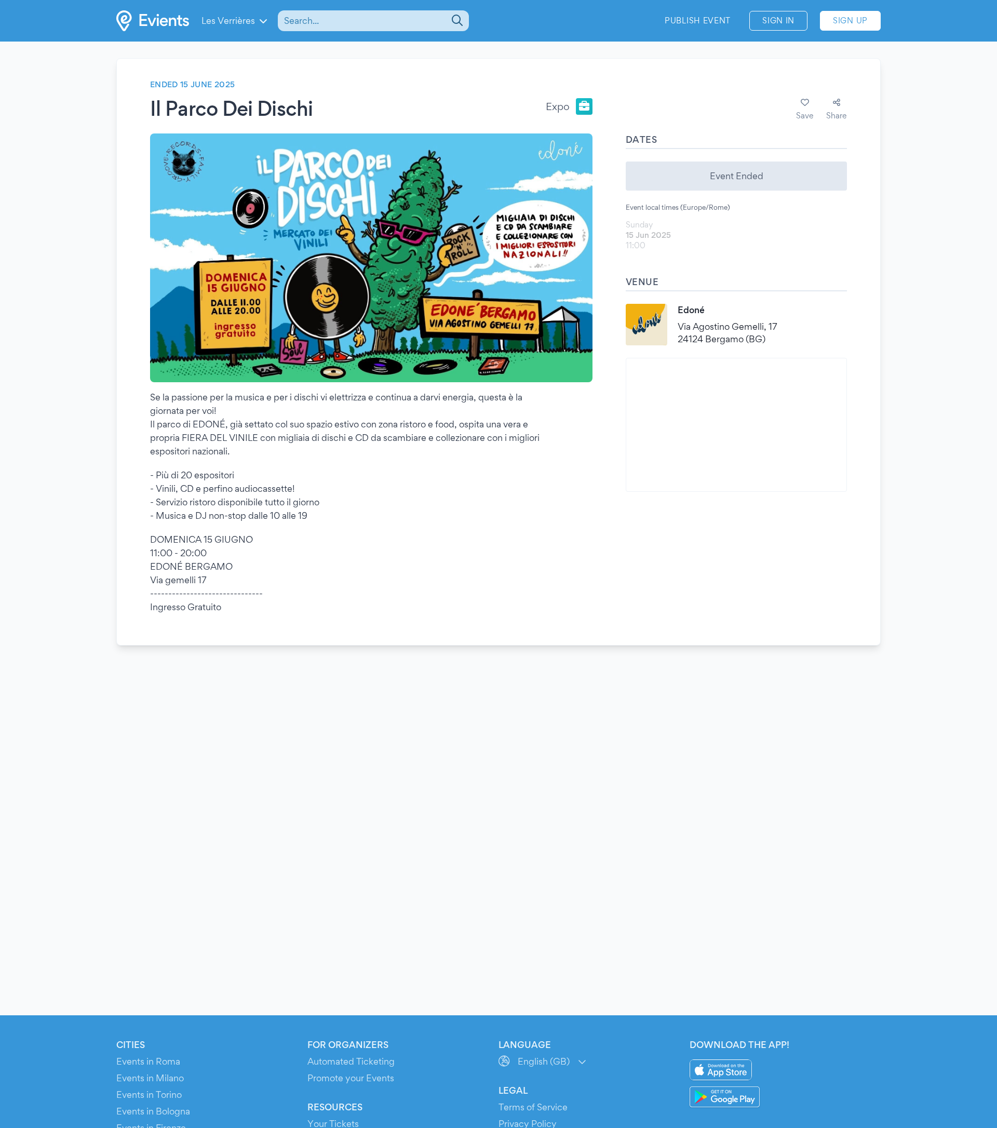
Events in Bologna (153, 1111)
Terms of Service (533, 1107)
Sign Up (850, 20)
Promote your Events (350, 1077)
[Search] (456, 20)
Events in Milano (150, 1077)
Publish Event (698, 20)
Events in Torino (149, 1094)
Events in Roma (148, 1061)
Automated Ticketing (351, 1061)
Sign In (778, 20)
